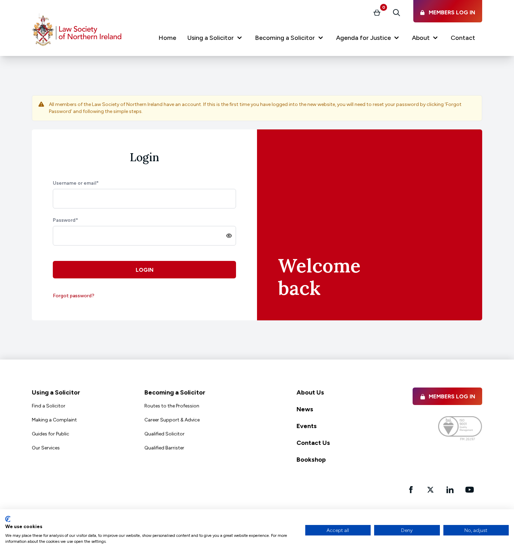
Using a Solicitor (56, 392)
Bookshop (311, 459)
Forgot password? (73, 296)
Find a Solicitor (48, 406)
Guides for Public (50, 434)
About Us (310, 392)
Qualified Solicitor (164, 434)
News (305, 409)
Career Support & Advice (172, 420)
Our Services (46, 448)
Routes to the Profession (171, 406)
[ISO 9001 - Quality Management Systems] (460, 428)
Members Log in (452, 396)
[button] (215, 39)
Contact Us (313, 443)
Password (65, 220)
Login (145, 270)
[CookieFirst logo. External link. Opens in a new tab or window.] (7, 519)
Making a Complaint (54, 420)
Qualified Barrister (164, 448)
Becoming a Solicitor (174, 392)
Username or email (76, 183)
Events (307, 426)
